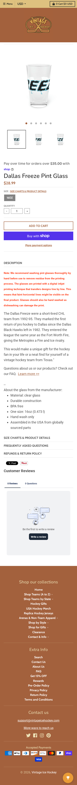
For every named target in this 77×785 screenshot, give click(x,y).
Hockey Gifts (38, 603)
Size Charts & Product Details (28, 191)
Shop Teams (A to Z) (37, 594)
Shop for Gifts (37, 627)
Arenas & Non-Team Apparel (37, 618)
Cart (64, 3)
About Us (38, 666)
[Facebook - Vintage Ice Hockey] (35, 735)
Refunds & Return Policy (23, 453)
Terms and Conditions (38, 699)
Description (13, 263)
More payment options (38, 245)
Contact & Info (37, 637)
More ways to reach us (38, 728)
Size (25, 191)
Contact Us (39, 662)
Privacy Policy (38, 690)
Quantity (9, 205)
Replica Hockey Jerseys (38, 613)
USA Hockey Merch (38, 608)
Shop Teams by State (37, 599)
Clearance (38, 632)
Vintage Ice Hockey (44, 772)
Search (38, 657)
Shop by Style (37, 622)
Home (39, 589)
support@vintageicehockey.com (38, 720)
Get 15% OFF (38, 676)
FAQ (38, 671)
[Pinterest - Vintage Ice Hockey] (48, 735)
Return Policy (38, 695)
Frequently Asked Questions (26, 445)
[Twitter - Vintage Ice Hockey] (28, 735)
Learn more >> (28, 374)
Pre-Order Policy (38, 685)
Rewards (38, 681)
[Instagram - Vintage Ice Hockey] (42, 735)
